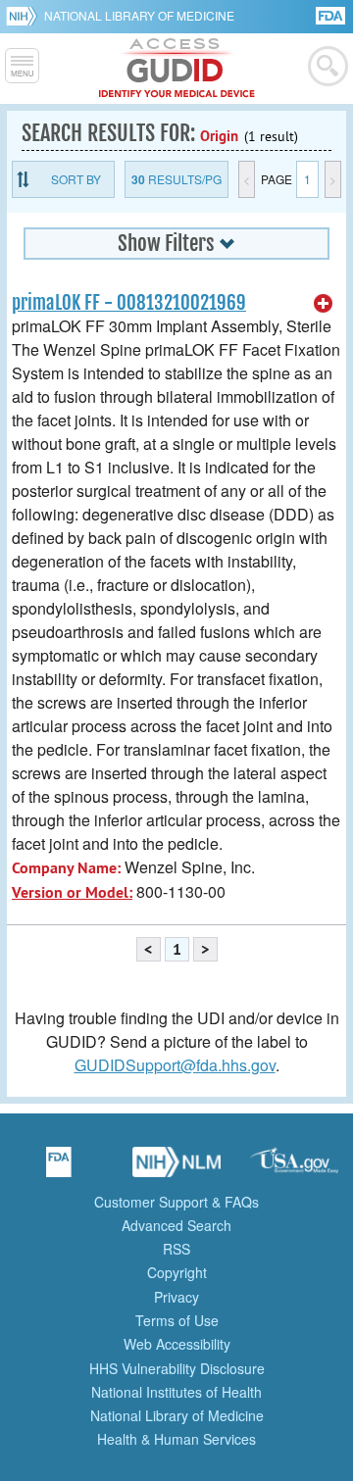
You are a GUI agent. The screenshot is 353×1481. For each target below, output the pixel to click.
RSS (176, 1249)
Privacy (176, 1297)
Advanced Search (176, 1225)
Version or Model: (72, 892)
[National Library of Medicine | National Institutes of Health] (176, 1168)
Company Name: (66, 868)
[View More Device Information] (323, 304)
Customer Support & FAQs (176, 1201)
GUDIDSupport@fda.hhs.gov (175, 1065)
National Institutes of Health (176, 1392)
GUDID (177, 68)
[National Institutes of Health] (25, 15)
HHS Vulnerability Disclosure (177, 1368)
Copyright (177, 1272)
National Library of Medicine (139, 15)
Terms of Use (177, 1320)
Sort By (76, 179)
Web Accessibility (177, 1344)
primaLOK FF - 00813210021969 (129, 303)
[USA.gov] (294, 1168)
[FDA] (332, 14)
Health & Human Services (176, 1439)
